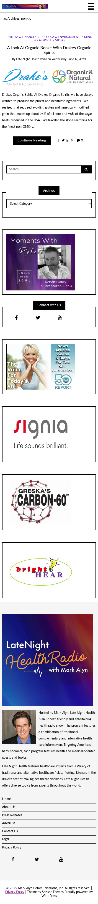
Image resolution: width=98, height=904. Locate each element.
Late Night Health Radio (31, 59)
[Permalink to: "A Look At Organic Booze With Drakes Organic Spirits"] (49, 76)
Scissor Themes (53, 892)
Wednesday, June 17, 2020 (69, 59)
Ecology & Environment (60, 37)
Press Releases (12, 815)
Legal (5, 839)
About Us (8, 807)
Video (59, 40)
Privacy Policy (11, 847)
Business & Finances (20, 37)
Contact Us (10, 831)
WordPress (49, 896)
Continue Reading (32, 140)
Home (6, 799)
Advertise (8, 823)
